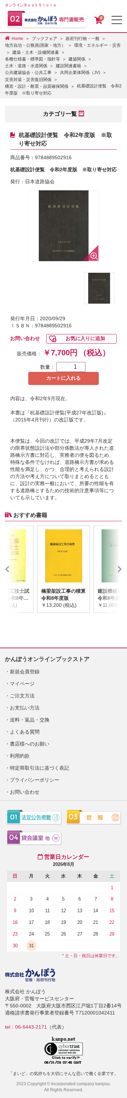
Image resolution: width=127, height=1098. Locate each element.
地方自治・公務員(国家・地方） (35, 45)
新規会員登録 (25, 671)
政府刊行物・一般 (82, 38)
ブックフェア (44, 38)
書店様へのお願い (29, 744)
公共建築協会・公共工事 (28, 72)
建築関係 (76, 59)
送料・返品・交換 (29, 720)
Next (109, 569)
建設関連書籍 (68, 65)
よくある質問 (25, 732)
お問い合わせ (25, 338)
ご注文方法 (22, 696)
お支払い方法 (25, 708)
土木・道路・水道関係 (26, 65)
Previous (17, 569)
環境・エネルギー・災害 (97, 45)
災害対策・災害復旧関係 (28, 79)
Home (17, 38)
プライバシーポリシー (34, 780)
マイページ (22, 683)
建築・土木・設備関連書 (35, 52)
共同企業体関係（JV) (80, 72)
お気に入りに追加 (85, 338)
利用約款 (20, 756)
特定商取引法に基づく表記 (39, 768)
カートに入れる (63, 378)
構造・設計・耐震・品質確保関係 (36, 86)
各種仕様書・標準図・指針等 (32, 59)
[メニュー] (116, 20)
